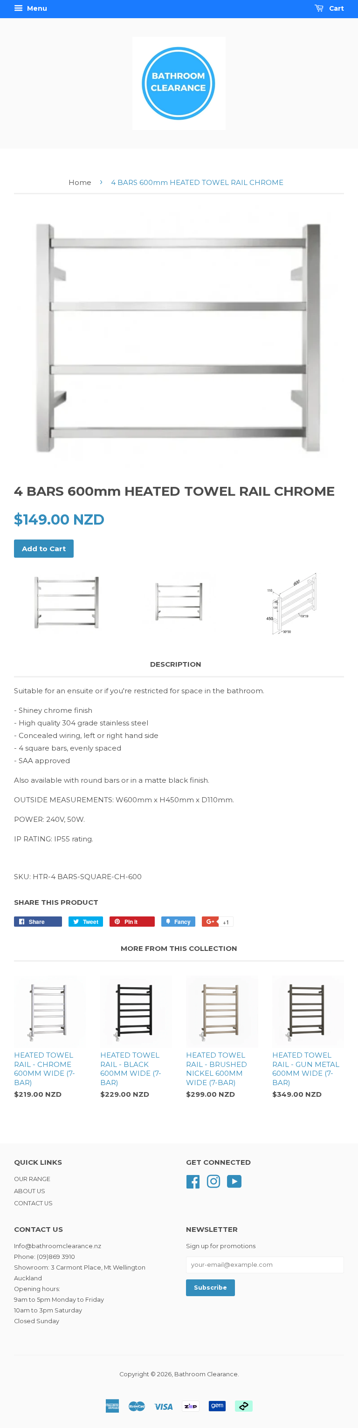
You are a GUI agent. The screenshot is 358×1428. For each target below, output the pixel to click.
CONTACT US (33, 1203)
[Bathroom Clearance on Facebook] (193, 1180)
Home (80, 182)
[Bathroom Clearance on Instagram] (213, 1180)
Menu (36, 8)
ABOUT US (29, 1191)
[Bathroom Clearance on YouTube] (234, 1180)
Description (175, 664)
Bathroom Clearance (206, 1374)
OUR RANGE (32, 1178)
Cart (335, 8)
